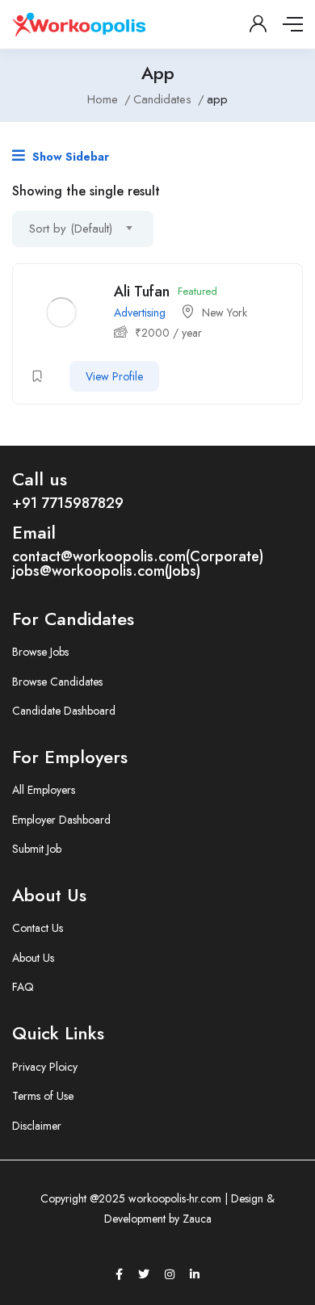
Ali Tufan (142, 291)
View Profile (114, 376)
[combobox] (82, 229)
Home (102, 99)
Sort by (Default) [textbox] (70, 228)
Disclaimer (36, 1126)
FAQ (23, 987)
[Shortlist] (37, 376)
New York (224, 312)
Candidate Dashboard (64, 711)
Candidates (162, 99)
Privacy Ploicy (45, 1067)
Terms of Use (43, 1096)
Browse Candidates (57, 681)
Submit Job (36, 849)
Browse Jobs (40, 652)
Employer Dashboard (61, 820)
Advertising (140, 312)
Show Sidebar (69, 157)
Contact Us (37, 928)
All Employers (43, 790)
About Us (33, 958)
